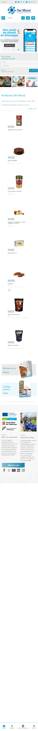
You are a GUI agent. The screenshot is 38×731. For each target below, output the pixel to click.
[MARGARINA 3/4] (19, 246)
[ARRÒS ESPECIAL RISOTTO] (19, 122)
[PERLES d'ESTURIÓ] (19, 338)
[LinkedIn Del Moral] (30, 2)
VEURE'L (5, 396)
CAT (5, 2)
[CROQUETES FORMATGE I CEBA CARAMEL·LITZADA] (19, 215)
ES (2, 2)
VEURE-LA (5, 375)
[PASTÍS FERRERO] (19, 153)
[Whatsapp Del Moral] (35, 2)
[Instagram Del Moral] (32, 2)
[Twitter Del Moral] (24, 2)
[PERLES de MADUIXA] (19, 307)
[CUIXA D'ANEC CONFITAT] (19, 184)
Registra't (3, 70)
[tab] (5, 101)
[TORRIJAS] (19, 276)
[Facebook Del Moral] (22, 2)
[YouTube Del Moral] (27, 2)
